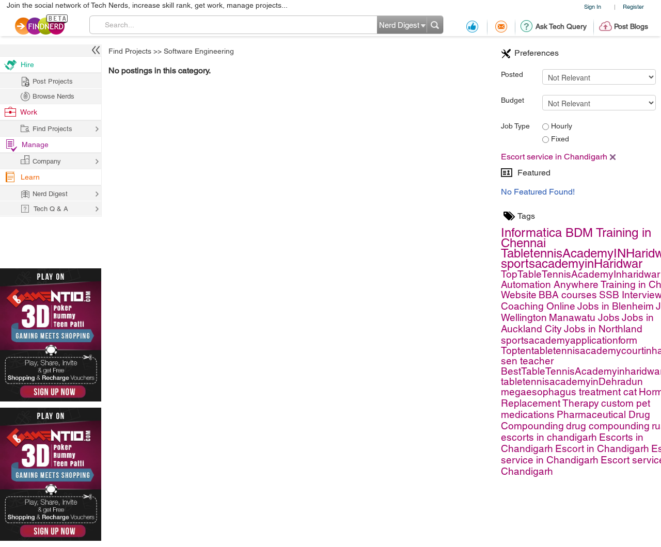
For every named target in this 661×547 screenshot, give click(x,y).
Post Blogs (631, 26)
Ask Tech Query (561, 26)
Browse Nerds (53, 96)
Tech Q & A (51, 209)
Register (633, 6)
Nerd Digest (50, 194)
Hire (27, 64)
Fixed (559, 139)
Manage (35, 144)
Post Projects (53, 81)
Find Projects (129, 51)
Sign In (592, 6)
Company (47, 161)
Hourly (560, 126)
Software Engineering (199, 51)
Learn (30, 177)
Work (28, 112)
